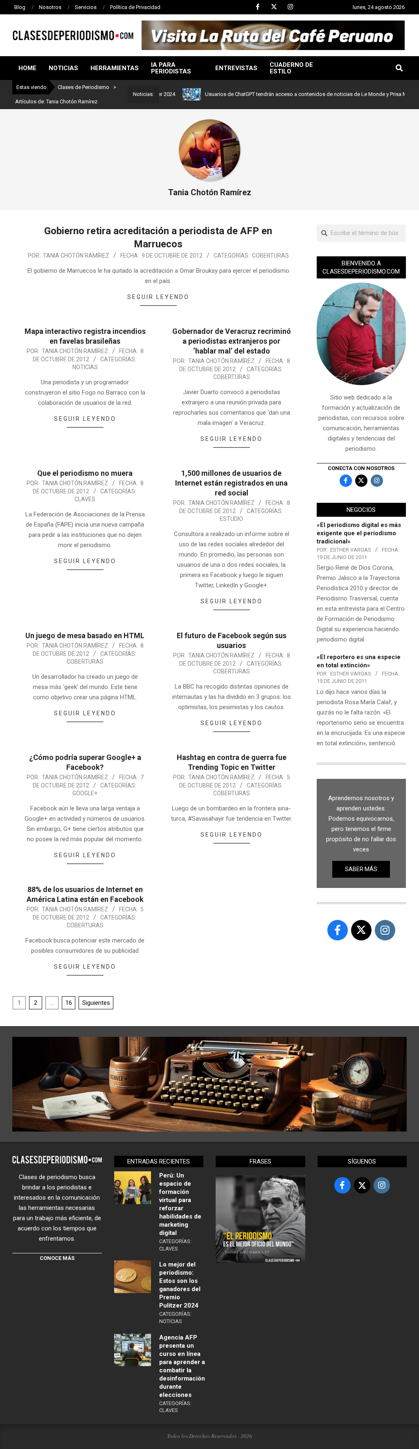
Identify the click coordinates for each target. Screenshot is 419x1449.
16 (68, 1002)
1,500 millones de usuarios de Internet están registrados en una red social (231, 483)
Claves (84, 499)
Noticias (85, 367)
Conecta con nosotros (361, 468)
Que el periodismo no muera (85, 473)
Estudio (231, 519)
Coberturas (270, 255)
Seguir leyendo (158, 297)
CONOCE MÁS (57, 1258)
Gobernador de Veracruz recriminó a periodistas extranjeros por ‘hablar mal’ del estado (231, 341)
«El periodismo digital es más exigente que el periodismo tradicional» (359, 533)
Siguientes (96, 1002)
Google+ (84, 793)
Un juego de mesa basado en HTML (84, 635)
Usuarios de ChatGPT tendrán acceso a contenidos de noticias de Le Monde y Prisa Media (282, 94)
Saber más (361, 869)
